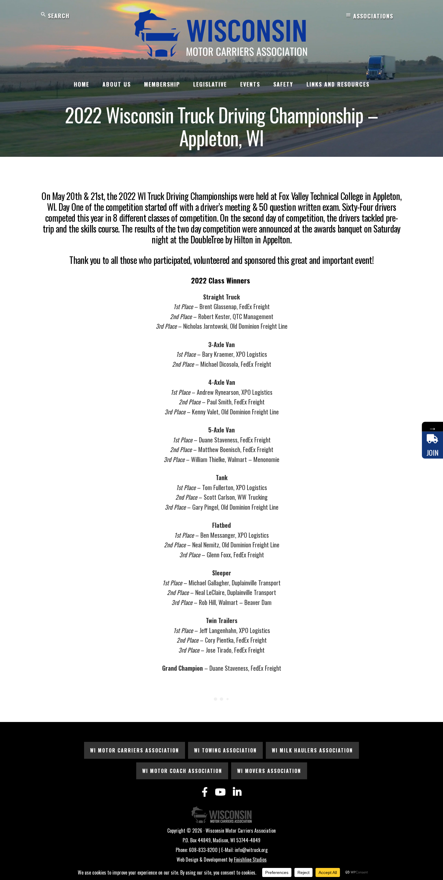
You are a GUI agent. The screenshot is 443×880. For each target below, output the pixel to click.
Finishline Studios (250, 859)
